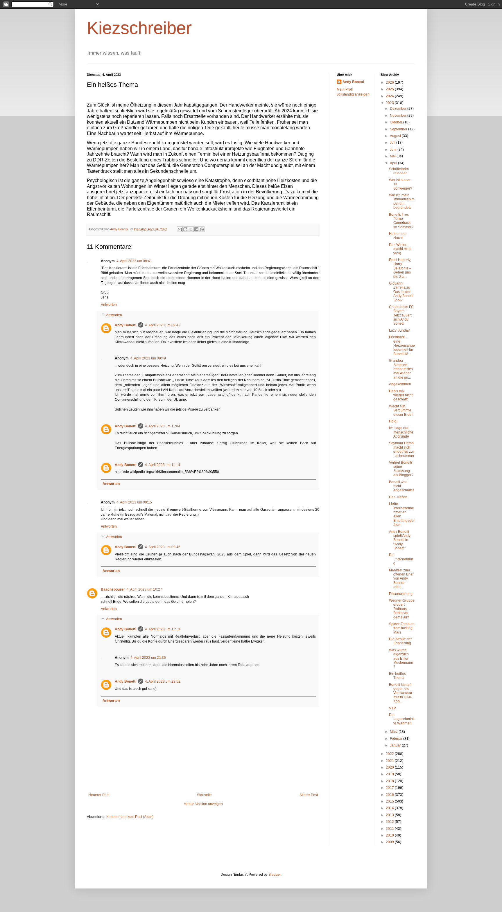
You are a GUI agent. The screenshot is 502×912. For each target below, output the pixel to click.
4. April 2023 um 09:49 (148, 358)
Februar (396, 739)
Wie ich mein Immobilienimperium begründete (402, 201)
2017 (390, 788)
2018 (390, 781)
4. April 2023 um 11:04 (162, 426)
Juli (393, 143)
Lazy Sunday (399, 330)
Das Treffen (398, 497)
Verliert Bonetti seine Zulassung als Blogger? (401, 469)
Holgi (393, 421)
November (398, 116)
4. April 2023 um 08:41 (134, 261)
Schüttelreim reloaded (399, 171)
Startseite (204, 795)
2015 (390, 801)
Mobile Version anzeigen (203, 804)
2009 (390, 842)
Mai (393, 156)
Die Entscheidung (401, 559)
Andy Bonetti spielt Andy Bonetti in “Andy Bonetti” (399, 540)
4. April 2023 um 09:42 (162, 325)
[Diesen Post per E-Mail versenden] (180, 229)
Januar (396, 745)
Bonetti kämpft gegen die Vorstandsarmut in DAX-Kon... (400, 693)
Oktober (396, 122)
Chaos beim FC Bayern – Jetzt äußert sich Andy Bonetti (401, 315)
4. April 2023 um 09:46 (162, 547)
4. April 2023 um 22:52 (162, 681)
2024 (390, 96)
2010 (390, 835)
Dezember (398, 109)
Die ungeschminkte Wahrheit (402, 719)
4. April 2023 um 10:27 (144, 589)
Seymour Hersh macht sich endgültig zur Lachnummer (401, 449)
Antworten (109, 305)
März (394, 732)
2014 (390, 808)
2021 (390, 761)
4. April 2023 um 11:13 (162, 629)
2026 (390, 82)
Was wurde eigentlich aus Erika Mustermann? (401, 658)
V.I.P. (392, 708)
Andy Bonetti (125, 325)
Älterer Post (309, 795)
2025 (390, 89)
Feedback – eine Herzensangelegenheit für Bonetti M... (402, 345)
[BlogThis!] (185, 229)
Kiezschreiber (139, 28)
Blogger (274, 875)
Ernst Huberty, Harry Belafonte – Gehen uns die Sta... (400, 268)
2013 (390, 815)
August (396, 136)
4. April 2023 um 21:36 (148, 658)
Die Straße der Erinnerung (400, 641)
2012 (390, 822)
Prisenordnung (401, 594)
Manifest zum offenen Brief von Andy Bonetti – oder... (401, 578)
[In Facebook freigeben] (196, 229)
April (394, 163)
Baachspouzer (113, 589)
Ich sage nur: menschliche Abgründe (401, 432)
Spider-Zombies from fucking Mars (401, 628)
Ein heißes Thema (397, 676)
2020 (390, 767)
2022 (390, 754)
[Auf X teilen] (191, 229)
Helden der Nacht (398, 236)
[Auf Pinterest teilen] (202, 229)
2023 (390, 103)
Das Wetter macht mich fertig (400, 249)
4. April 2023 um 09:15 (134, 502)
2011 (390, 829)
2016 (390, 795)
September (399, 129)
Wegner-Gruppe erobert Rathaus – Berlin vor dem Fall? (402, 608)
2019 (390, 774)
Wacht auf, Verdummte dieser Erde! (401, 410)
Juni (393, 149)
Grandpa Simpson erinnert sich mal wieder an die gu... (401, 369)
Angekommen (400, 384)
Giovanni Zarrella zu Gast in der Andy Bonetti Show (401, 291)
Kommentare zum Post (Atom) (129, 817)
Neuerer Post (98, 795)
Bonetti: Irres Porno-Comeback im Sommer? (401, 221)
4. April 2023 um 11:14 (162, 465)
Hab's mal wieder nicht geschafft (401, 395)
